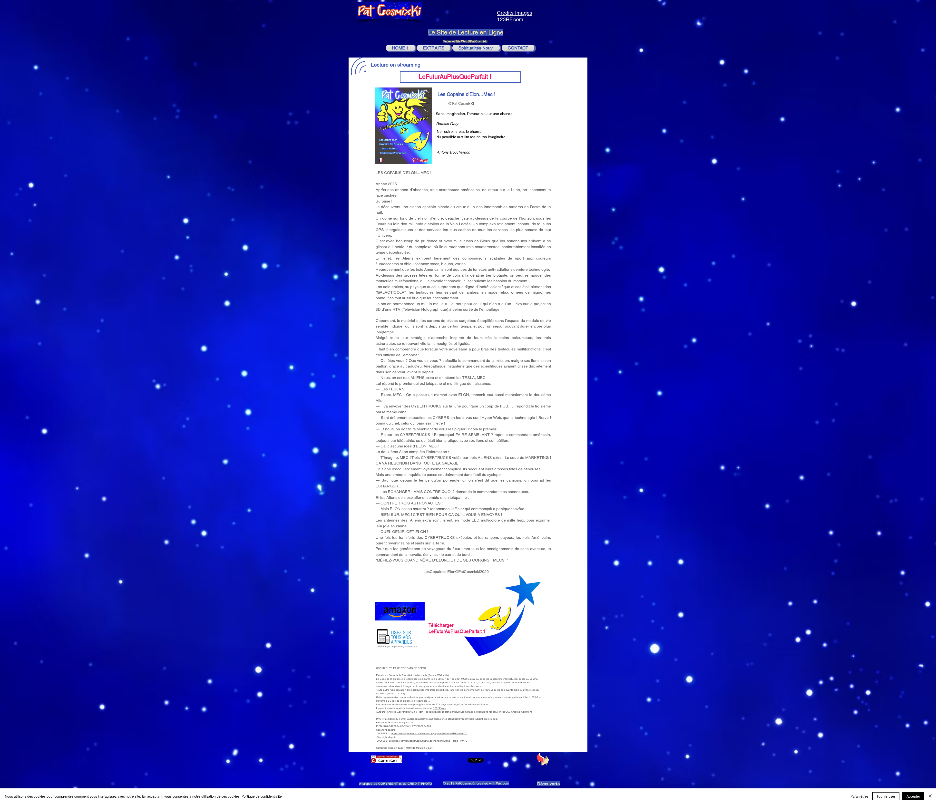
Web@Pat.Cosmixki (474, 41)
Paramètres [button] (859, 796)
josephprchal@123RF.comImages (456, 711)
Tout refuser (886, 796)
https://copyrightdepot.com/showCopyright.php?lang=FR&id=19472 (429, 740)
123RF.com (439, 708)
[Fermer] (930, 796)
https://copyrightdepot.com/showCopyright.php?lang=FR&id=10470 (429, 733)
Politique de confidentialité (262, 796)
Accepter (913, 796)
